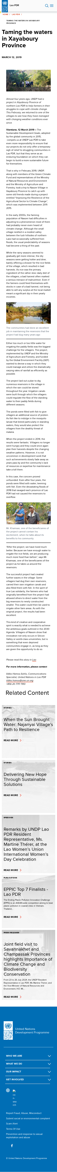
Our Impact (13, 1071)
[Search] (14, 1098)
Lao (34, 659)
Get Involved (15, 1079)
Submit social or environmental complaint (28, 1118)
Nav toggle (51, 6)
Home (5, 14)
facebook (11, 1145)
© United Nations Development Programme (26, 1158)
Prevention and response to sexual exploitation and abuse (24, 1135)
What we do (14, 1063)
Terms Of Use (13, 1129)
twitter (18, 1145)
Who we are (14, 1056)
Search (47, 6)
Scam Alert (12, 1123)
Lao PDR (14, 5)
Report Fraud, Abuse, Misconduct (23, 1113)
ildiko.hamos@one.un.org (19, 680)
